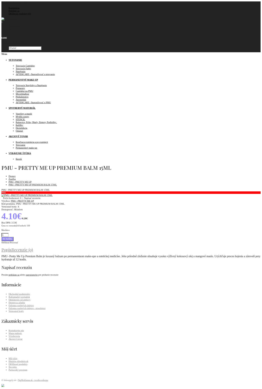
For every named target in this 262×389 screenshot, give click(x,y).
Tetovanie (20, 145)
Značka (12, 179)
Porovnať (14, 242)
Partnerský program (18, 369)
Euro (11, 28)
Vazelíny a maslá (24, 113)
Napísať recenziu (32, 198)
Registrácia (14, 8)
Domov (12, 176)
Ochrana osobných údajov (21, 305)
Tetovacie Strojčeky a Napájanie (31, 85)
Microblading (22, 94)
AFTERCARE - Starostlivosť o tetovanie (35, 74)
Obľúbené (5, 242)
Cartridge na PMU (24, 91)
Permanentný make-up (26, 147)
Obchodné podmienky (19, 294)
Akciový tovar (15, 339)
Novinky (13, 367)
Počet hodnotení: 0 (12, 198)
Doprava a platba (17, 302)
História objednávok (18, 361)
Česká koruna (14, 26)
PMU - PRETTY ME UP (20, 181)
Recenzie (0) (22, 249)
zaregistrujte (32, 274)
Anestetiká (21, 99)
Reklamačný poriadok (19, 297)
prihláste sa (14, 274)
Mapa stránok (15, 333)
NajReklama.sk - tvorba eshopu (33, 380)
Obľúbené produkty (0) (20, 13)
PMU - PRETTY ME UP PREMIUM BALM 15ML (33, 184)
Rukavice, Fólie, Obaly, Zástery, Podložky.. (36, 122)
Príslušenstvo (22, 96)
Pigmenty (20, 88)
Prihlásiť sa (14, 10)
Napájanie (20, 71)
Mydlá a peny (22, 116)
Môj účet (13, 358)
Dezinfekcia (21, 128)
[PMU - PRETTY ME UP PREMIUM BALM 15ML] (27, 195)
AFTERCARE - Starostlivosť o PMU (33, 102)
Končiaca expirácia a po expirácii (32, 142)
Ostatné (19, 130)
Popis (6, 249)
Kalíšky (19, 125)
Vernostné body (16, 311)
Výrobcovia (14, 336)
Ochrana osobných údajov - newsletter (27, 308)
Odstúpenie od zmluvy (19, 299)
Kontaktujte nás (16, 330)
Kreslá (19, 159)
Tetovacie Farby (23, 68)
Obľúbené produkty (18, 364)
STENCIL (20, 119)
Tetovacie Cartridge (25, 65)
